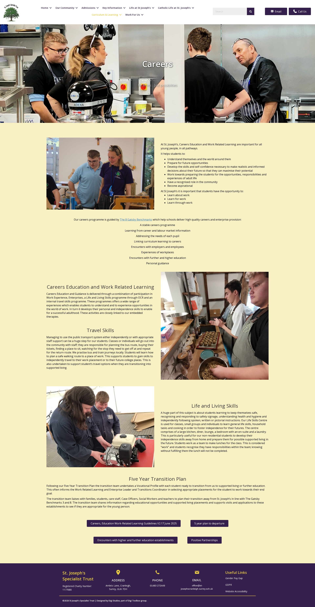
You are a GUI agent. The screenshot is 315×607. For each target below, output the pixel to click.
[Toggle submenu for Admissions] (98, 8)
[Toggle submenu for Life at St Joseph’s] (153, 8)
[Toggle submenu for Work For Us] (142, 15)
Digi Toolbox (134, 600)
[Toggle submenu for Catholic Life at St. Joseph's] (193, 8)
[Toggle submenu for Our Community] (77, 8)
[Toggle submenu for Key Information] (124, 8)
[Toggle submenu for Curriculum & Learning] (120, 15)
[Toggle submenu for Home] (50, 8)
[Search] (250, 11)
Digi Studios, (114, 600)
